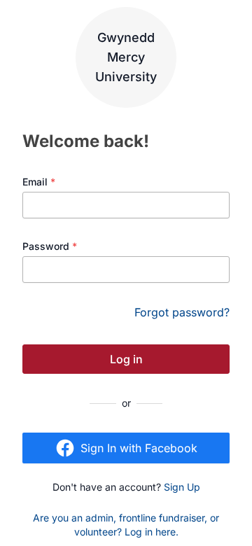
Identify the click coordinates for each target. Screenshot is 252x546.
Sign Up (182, 487)
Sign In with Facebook (138, 448)
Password (49, 246)
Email (38, 182)
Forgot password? (182, 312)
